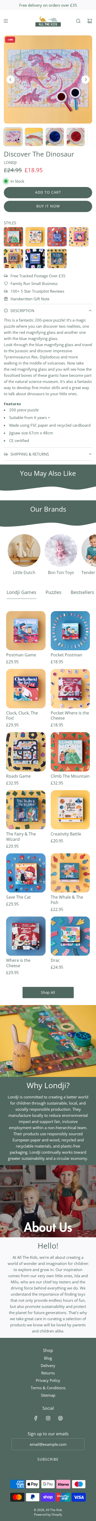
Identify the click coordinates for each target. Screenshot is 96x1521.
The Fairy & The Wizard (21, 836)
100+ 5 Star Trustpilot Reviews (37, 291)
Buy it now (48, 206)
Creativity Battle (66, 834)
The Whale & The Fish (67, 900)
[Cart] (89, 21)
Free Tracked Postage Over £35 (38, 275)
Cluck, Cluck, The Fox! (22, 715)
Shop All (48, 992)
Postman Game (21, 655)
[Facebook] (35, 1418)
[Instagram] (48, 1418)
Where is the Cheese (18, 963)
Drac (55, 960)
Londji (10, 162)
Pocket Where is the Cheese (70, 715)
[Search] (78, 21)
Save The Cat (18, 897)
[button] (10, 79)
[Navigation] (5, 21)
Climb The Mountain (70, 776)
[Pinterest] (60, 1418)
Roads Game (18, 776)
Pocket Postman (66, 655)
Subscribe (48, 1459)
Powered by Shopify (48, 1514)
